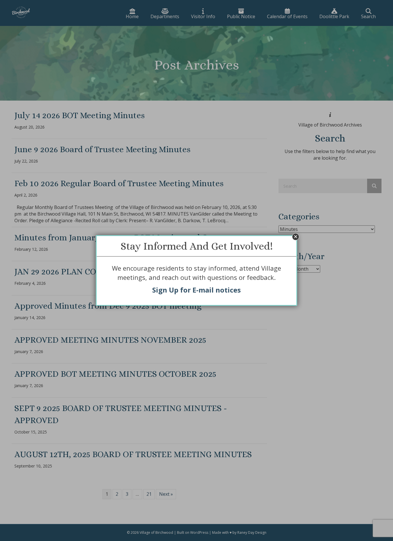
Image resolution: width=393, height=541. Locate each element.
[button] (295, 236)
